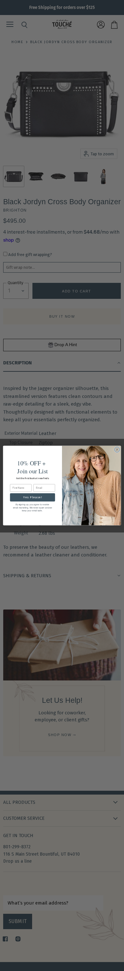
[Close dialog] (117, 449)
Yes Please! (32, 497)
